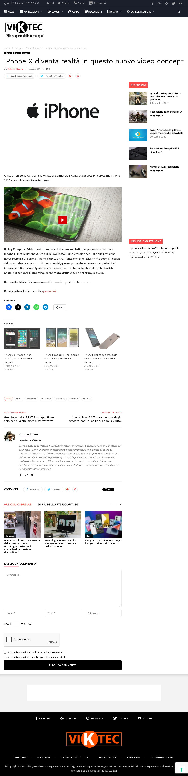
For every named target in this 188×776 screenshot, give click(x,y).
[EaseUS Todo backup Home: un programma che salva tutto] (138, 135)
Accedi (50, 3)
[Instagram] (166, 3)
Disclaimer (43, 757)
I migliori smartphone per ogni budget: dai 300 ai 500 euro (103, 542)
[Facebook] (152, 3)
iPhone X (74, 399)
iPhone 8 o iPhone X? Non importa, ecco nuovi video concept (18, 358)
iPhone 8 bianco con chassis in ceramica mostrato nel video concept (100, 358)
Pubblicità (133, 757)
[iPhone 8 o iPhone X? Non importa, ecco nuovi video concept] (22, 338)
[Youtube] (180, 3)
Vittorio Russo (15, 69)
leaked (86, 399)
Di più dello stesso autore (58, 504)
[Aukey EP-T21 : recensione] (138, 171)
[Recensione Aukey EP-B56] (138, 153)
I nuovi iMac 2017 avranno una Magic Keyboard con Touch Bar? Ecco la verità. (94, 419)
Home (7, 48)
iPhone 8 (60, 399)
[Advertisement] (117, 26)
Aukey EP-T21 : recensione (164, 166)
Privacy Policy (107, 757)
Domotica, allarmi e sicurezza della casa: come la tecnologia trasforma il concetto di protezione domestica (22, 546)
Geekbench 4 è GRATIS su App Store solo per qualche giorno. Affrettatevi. (29, 419)
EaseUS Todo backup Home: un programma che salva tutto (166, 131)
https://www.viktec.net (30, 440)
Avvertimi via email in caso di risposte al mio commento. (36, 652)
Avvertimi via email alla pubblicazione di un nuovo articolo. (37, 657)
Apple (25, 53)
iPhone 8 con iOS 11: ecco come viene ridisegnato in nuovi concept (61, 358)
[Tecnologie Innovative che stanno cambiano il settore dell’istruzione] (62, 524)
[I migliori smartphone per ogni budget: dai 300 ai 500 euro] (103, 524)
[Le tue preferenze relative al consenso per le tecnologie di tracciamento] (181, 769)
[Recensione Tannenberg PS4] (138, 116)
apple (19, 399)
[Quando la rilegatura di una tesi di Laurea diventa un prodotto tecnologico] (138, 98)
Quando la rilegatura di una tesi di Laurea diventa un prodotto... (165, 96)
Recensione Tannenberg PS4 (166, 111)
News (18, 48)
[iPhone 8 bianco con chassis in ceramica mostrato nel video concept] (102, 338)
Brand (16, 53)
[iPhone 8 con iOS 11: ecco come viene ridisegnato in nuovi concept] (62, 338)
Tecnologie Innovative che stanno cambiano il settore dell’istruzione (60, 543)
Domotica (10, 536)
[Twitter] (173, 3)
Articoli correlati (18, 504)
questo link (49, 291)
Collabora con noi (162, 757)
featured (46, 399)
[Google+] (159, 3)
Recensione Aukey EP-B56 (164, 148)
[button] (179, 11)
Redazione (21, 757)
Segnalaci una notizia (74, 757)
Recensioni (138, 85)
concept (31, 399)
